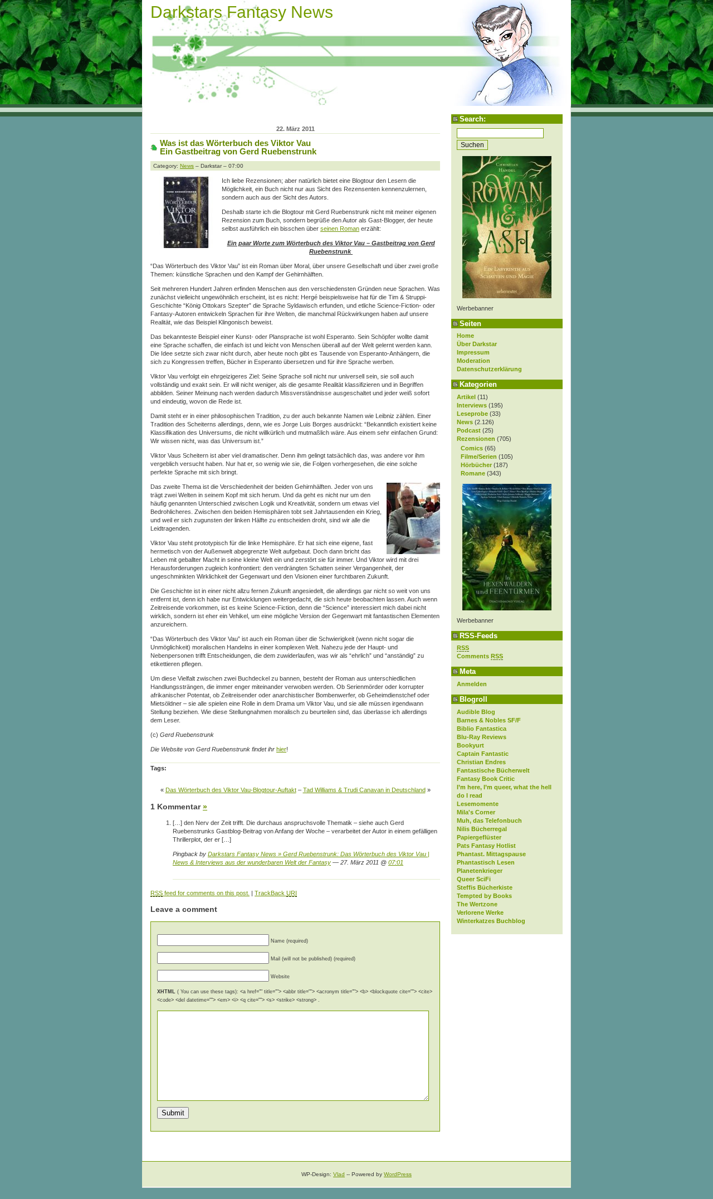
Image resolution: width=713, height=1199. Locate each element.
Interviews (472, 405)
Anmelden (472, 684)
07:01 (395, 862)
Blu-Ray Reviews (481, 737)
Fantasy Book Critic (486, 778)
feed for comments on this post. (200, 893)
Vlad (339, 1174)
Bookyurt (470, 745)
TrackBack (276, 893)
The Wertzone (477, 904)
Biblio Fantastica (481, 728)
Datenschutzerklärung (489, 369)
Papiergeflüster (479, 837)
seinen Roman (339, 228)
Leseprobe (472, 413)
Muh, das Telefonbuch (489, 820)
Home (465, 335)
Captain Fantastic (483, 753)
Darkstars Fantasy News (241, 12)
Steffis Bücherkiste (484, 887)
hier (281, 749)
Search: (473, 119)
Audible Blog (476, 711)
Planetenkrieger (479, 870)
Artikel (466, 397)
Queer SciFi (474, 879)
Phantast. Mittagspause (491, 854)
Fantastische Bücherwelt (493, 770)
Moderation (473, 360)
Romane (473, 473)
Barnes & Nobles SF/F (489, 720)
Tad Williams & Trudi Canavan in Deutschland (364, 790)
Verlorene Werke (480, 912)
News (465, 422)
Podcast (469, 430)
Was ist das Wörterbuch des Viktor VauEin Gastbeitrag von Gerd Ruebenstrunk (238, 147)
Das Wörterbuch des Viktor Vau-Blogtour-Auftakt (230, 790)
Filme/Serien (479, 456)
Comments (480, 656)
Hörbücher (476, 465)
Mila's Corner (476, 812)
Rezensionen (476, 438)
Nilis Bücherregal (482, 829)
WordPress (398, 1174)
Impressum (473, 352)
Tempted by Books (484, 895)
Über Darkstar (477, 344)
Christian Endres (481, 762)
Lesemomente (478, 803)
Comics (472, 448)
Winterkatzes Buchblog (491, 921)
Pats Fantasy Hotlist (486, 845)
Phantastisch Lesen (486, 862)
